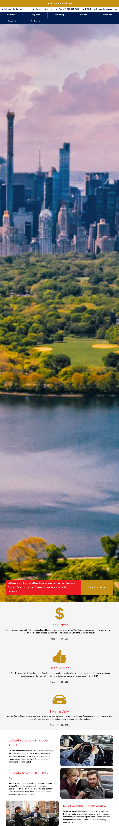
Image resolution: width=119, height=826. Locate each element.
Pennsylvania (107, 15)
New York (83, 15)
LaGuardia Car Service (13, 9)
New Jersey (59, 15)
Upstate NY (12, 21)
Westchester (36, 21)
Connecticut (11, 15)
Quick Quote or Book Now (59, 3)
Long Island (35, 15)
